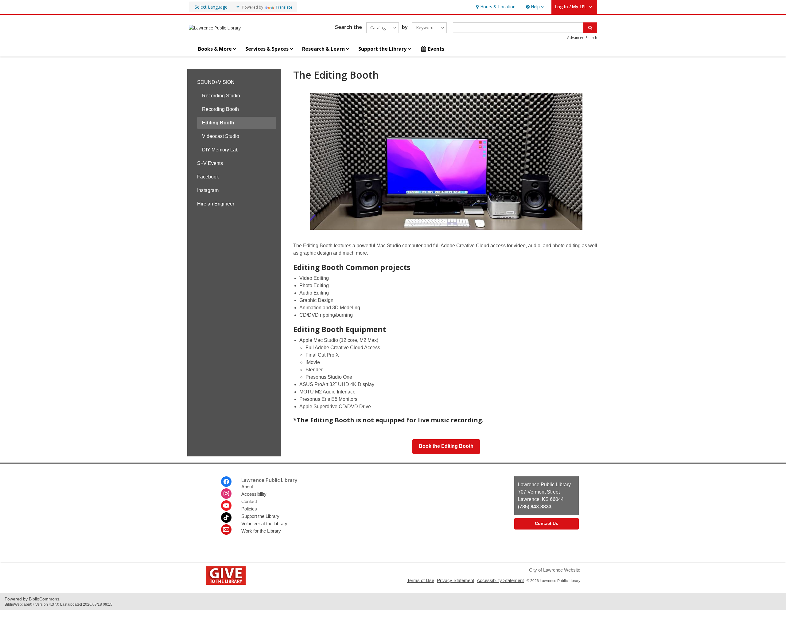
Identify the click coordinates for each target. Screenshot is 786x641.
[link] (495, 7)
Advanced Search (582, 37)
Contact (249, 501)
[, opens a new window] (226, 583)
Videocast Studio (220, 136)
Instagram (208, 190)
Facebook (208, 176)
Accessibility (254, 494)
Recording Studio (221, 95)
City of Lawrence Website (554, 570)
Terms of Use (420, 580)
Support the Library (260, 516)
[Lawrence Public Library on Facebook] (226, 481)
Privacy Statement (455, 580)
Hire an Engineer (215, 203)
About (247, 486)
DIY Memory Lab (220, 149)
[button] (534, 7)
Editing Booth (218, 122)
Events (436, 48)
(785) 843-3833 (534, 506)
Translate (283, 7)
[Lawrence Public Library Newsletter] (226, 529)
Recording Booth (220, 109)
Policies (249, 508)
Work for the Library (261, 531)
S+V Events (210, 163)
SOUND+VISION (216, 82)
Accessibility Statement (500, 580)
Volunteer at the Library (264, 523)
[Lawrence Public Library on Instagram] (226, 493)
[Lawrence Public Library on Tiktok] (226, 517)
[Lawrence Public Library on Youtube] (226, 505)
